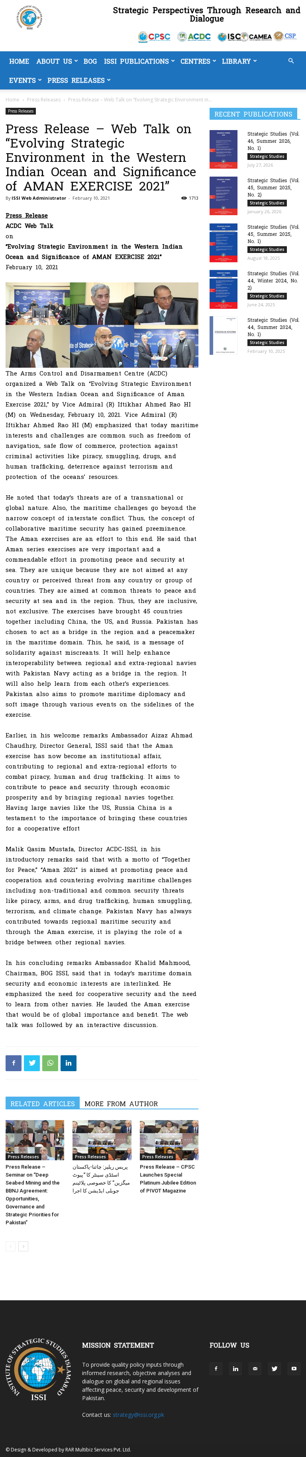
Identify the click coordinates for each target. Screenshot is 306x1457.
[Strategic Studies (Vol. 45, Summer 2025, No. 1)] (225, 243)
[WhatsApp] (50, 1063)
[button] (290, 61)
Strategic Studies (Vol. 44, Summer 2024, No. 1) (273, 327)
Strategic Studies (267, 156)
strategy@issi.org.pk (138, 1414)
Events (22, 80)
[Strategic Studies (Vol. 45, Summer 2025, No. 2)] (225, 196)
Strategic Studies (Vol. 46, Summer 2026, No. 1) (273, 140)
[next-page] (23, 1246)
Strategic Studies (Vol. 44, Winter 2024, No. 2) (273, 280)
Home (19, 61)
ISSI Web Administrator (39, 198)
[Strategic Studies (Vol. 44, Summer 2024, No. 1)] (225, 335)
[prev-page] (11, 1246)
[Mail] (255, 1368)
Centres (195, 61)
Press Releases (76, 80)
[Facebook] (14, 1063)
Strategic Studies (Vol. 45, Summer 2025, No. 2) (273, 187)
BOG (90, 61)
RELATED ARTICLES (42, 1103)
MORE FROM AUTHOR (121, 1103)
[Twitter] (32, 1063)
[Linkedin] (68, 1063)
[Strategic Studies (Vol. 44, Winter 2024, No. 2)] (225, 289)
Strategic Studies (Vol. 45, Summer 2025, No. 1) (273, 233)
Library (236, 61)
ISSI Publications (136, 61)
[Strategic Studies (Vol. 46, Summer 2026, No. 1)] (225, 149)
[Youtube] (294, 1368)
